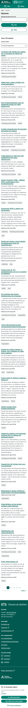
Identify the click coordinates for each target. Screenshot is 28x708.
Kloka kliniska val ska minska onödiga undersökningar (11, 505)
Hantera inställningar (15, 705)
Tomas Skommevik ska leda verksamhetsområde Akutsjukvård (13, 326)
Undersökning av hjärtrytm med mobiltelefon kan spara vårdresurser (12, 157)
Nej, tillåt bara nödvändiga (14, 701)
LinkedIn (6, 662)
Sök (15, 25)
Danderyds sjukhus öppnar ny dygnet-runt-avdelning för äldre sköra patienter (12, 351)
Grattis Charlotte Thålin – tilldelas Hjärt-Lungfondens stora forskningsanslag (13, 182)
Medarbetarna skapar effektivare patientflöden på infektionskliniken (13, 492)
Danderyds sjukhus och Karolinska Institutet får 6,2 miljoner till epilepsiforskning (13, 435)
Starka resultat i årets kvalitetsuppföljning (8, 407)
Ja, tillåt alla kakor (14, 697)
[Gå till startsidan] (6, 2)
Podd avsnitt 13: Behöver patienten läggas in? (13, 379)
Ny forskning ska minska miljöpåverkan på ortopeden (11, 295)
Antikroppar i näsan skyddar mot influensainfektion (12, 83)
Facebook (7, 659)
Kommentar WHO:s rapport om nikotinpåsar (12, 209)
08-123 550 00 (11, 612)
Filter (15, 30)
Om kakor (3, 693)
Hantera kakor (5, 648)
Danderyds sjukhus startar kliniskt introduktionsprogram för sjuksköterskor (13, 243)
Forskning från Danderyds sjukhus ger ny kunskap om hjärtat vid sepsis (13, 53)
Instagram (7, 655)
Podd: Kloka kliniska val (9, 562)
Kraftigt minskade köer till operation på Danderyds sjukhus (14, 130)
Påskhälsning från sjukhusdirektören (7, 532)
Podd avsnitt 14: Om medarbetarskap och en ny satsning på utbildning (14, 271)
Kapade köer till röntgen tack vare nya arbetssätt (13, 465)
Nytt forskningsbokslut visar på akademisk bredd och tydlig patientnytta (12, 104)
